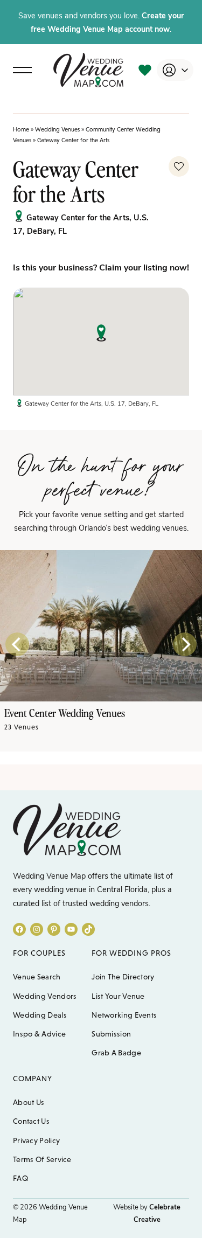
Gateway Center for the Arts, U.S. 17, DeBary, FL (91, 403)
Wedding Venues (57, 129)
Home (21, 129)
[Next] (185, 644)
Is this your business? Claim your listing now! (101, 267)
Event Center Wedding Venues (64, 713)
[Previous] (17, 644)
